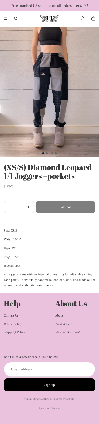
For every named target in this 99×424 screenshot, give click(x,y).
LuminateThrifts (42, 398)
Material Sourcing (67, 332)
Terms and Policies (50, 408)
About (59, 315)
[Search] (16, 18)
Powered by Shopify (64, 398)
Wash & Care (63, 324)
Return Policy (13, 324)
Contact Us (11, 315)
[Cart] (93, 18)
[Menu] (5, 18)
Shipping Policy (14, 332)
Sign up (49, 385)
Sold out (65, 207)
